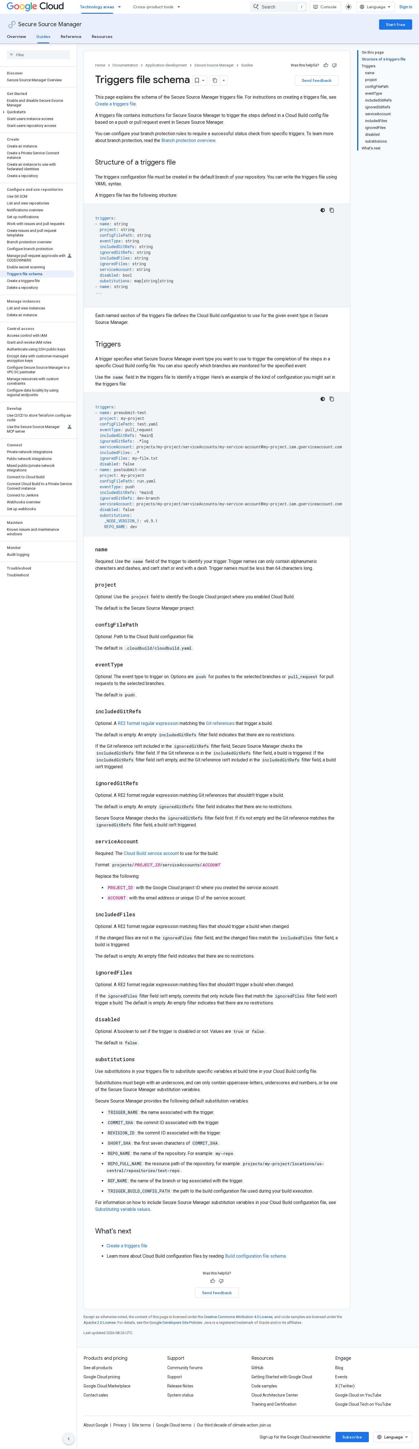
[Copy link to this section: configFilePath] (143, 625)
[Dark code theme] (322, 210)
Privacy (120, 1425)
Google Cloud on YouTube (358, 1395)
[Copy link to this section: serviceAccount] (144, 841)
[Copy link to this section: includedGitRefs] (147, 711)
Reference (71, 36)
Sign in (405, 7)
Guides (43, 36)
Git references (220, 723)
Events (341, 1377)
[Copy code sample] (331, 210)
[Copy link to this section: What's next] (137, 1231)
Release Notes (180, 1386)
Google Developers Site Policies (175, 1322)
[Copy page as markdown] (215, 80)
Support (174, 1377)
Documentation (125, 65)
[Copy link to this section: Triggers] (126, 344)
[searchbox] (38, 54)
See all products (98, 1367)
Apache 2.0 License (100, 1322)
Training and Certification (273, 1404)
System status (180, 1395)
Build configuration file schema (255, 1256)
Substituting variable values (122, 1209)
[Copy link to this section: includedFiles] (141, 914)
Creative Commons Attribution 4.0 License (238, 1317)
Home (100, 65)
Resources (102, 36)
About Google (96, 1425)
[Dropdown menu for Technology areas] (121, 7)
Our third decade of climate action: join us (234, 1425)
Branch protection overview (188, 140)
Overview (16, 36)
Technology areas (97, 6)
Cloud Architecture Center (274, 1395)
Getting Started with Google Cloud (281, 1377)
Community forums (185, 1367)
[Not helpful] (334, 65)
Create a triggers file (115, 104)
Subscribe (352, 1437)
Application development (166, 65)
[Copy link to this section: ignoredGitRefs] (144, 783)
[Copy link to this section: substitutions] (140, 1059)
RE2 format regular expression (148, 723)
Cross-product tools (153, 6)
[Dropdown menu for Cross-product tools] (180, 7)
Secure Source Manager (50, 24)
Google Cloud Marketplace (107, 1386)
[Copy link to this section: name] (113, 549)
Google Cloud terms (174, 1425)
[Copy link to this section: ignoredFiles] (138, 973)
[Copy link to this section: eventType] (129, 665)
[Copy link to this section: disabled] (125, 1019)
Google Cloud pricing (102, 1377)
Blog (339, 1367)
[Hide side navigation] (68, 1438)
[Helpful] (326, 65)
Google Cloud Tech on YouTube (363, 1404)
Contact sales (96, 1395)
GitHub (257, 1367)
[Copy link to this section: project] (122, 585)
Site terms (141, 1425)
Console (328, 6)
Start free (395, 24)
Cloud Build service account (151, 853)
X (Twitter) (345, 1386)
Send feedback (316, 80)
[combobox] (278, 7)
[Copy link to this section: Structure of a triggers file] (181, 162)
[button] (37, 112)
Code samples (264, 1386)
